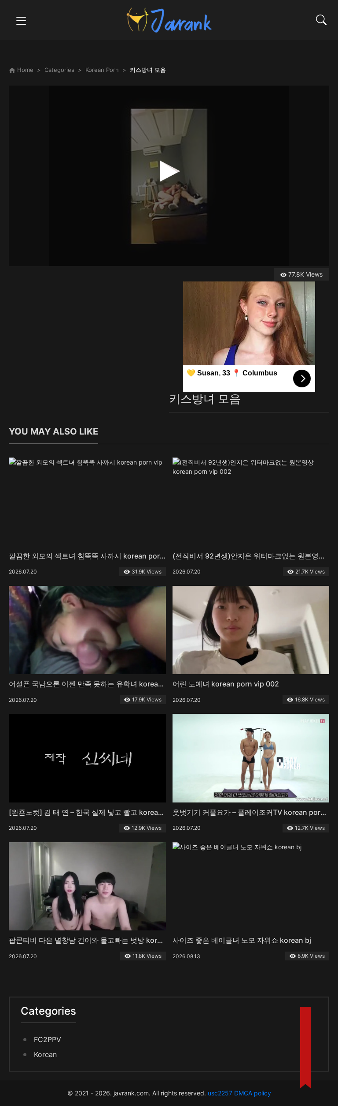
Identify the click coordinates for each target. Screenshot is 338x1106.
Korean (45, 1054)
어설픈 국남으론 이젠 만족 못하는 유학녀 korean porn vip (100, 683)
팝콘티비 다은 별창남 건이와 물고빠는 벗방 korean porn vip (104, 940)
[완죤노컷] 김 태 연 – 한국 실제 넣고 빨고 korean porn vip (100, 812)
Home (24, 69)
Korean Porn (102, 69)
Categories (59, 69)
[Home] (169, 19)
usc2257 (220, 1093)
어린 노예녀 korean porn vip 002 (226, 683)
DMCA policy (252, 1093)
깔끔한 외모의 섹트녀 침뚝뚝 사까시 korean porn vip (92, 555)
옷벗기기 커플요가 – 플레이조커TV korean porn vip (255, 812)
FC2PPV (47, 1039)
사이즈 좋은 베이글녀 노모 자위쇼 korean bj (242, 940)
